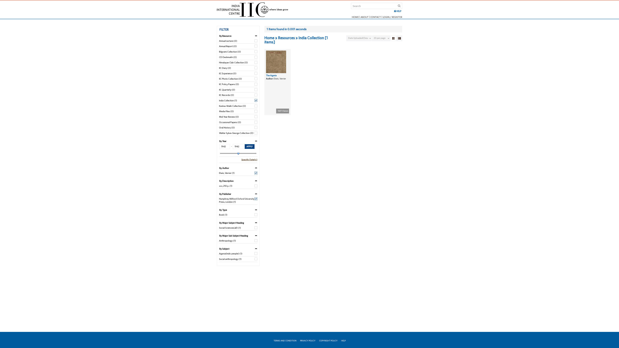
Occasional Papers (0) (230, 122)
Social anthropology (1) (230, 259)
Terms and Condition (285, 340)
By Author (224, 168)
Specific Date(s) (249, 159)
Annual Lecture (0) (228, 41)
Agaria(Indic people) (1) (230, 253)
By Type (223, 210)
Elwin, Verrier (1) (227, 173)
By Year (222, 141)
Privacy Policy (307, 340)
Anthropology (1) (227, 240)
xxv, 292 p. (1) (225, 186)
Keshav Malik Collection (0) (232, 106)
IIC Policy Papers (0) (229, 84)
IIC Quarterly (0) (227, 89)
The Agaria (271, 75)
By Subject (224, 248)
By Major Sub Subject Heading (233, 235)
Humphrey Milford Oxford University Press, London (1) (236, 200)
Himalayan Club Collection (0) (233, 62)
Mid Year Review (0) (229, 117)
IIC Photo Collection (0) (230, 78)
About (364, 17)
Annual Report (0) (228, 46)
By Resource (225, 36)
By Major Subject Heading (231, 223)
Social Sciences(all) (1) (230, 228)
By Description (226, 181)
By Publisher (225, 194)
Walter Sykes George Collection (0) (236, 133)
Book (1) (223, 214)
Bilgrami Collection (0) (230, 51)
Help (343, 340)
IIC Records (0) (226, 95)
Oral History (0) (227, 127)
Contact (375, 17)
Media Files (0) (226, 111)
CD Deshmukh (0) (228, 57)
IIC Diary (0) (225, 68)
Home (355, 17)
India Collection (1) (228, 100)
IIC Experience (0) (227, 73)
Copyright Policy (328, 340)
